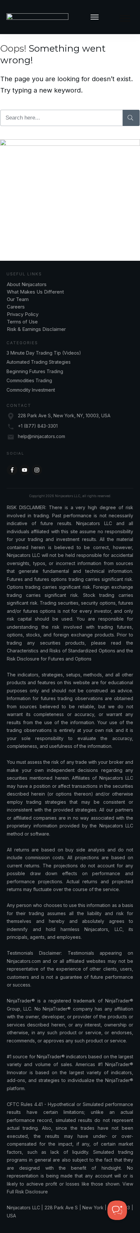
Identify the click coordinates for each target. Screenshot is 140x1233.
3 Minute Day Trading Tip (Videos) (44, 353)
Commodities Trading (29, 380)
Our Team (18, 299)
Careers (16, 307)
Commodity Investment (31, 390)
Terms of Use (22, 322)
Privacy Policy (22, 314)
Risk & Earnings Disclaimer (36, 329)
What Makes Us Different (35, 292)
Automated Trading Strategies (39, 362)
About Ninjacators (27, 284)
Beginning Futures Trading (35, 371)
